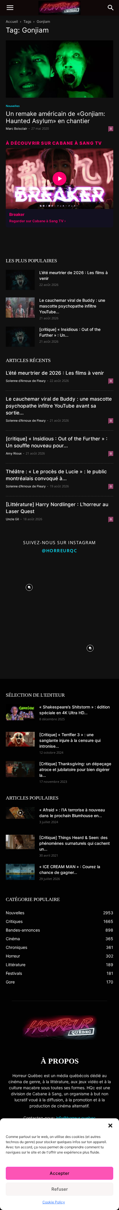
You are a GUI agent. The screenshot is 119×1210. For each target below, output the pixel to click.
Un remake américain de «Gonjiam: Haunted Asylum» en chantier (55, 117)
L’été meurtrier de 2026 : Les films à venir (55, 373)
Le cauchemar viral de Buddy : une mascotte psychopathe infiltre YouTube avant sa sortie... (59, 406)
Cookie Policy (53, 1202)
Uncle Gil (12, 519)
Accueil (12, 21)
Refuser (59, 1189)
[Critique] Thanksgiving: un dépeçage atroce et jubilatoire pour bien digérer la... (75, 769)
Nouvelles (13, 106)
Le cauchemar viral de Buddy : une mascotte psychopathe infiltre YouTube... (72, 306)
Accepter (59, 1173)
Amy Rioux (14, 453)
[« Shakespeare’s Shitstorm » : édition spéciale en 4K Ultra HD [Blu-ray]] (20, 712)
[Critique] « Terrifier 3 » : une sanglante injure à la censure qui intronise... (70, 740)
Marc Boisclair (16, 129)
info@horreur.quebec (76, 1117)
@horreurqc (59, 550)
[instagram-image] (29, 586)
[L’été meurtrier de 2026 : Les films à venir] (20, 280)
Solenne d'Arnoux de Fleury (26, 381)
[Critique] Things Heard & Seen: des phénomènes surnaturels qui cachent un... (74, 843)
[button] (110, 1125)
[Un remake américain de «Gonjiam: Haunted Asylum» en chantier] (59, 69)
